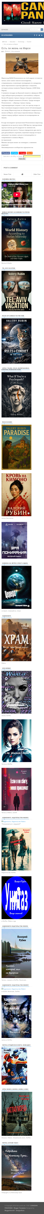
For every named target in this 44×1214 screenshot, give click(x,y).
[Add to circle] (37, 35)
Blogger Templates (20, 1208)
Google (22, 153)
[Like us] (34, 35)
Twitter (15, 153)
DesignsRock (20, 1210)
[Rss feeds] (42, 35)
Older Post (36, 174)
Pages (5, 29)
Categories (7, 35)
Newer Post (7, 174)
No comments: (16, 51)
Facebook (6, 153)
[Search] (42, 29)
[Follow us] (39, 35)
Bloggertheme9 (10, 1210)
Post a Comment (11, 168)
